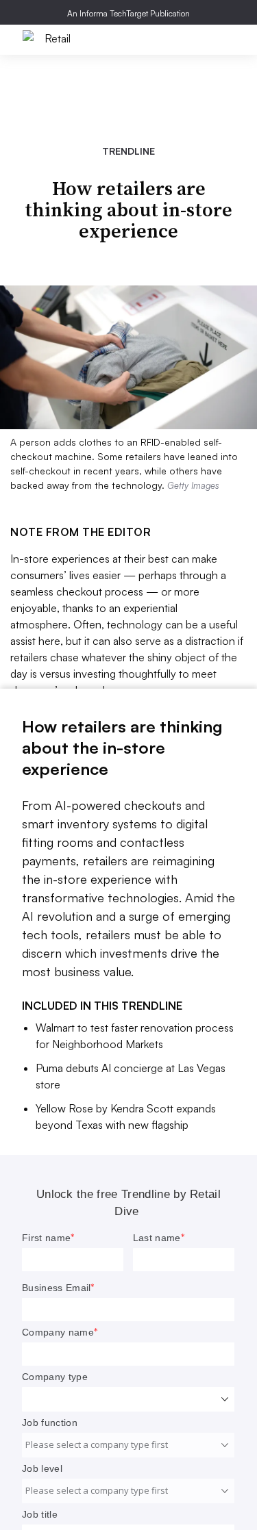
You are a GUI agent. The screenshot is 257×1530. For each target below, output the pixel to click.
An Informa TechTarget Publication (128, 13)
